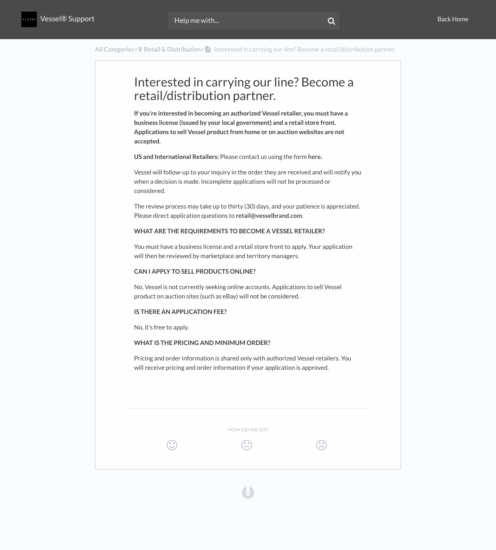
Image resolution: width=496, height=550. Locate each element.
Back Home (452, 19)
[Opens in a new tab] (248, 492)
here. (315, 156)
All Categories (114, 49)
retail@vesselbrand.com (269, 215)
